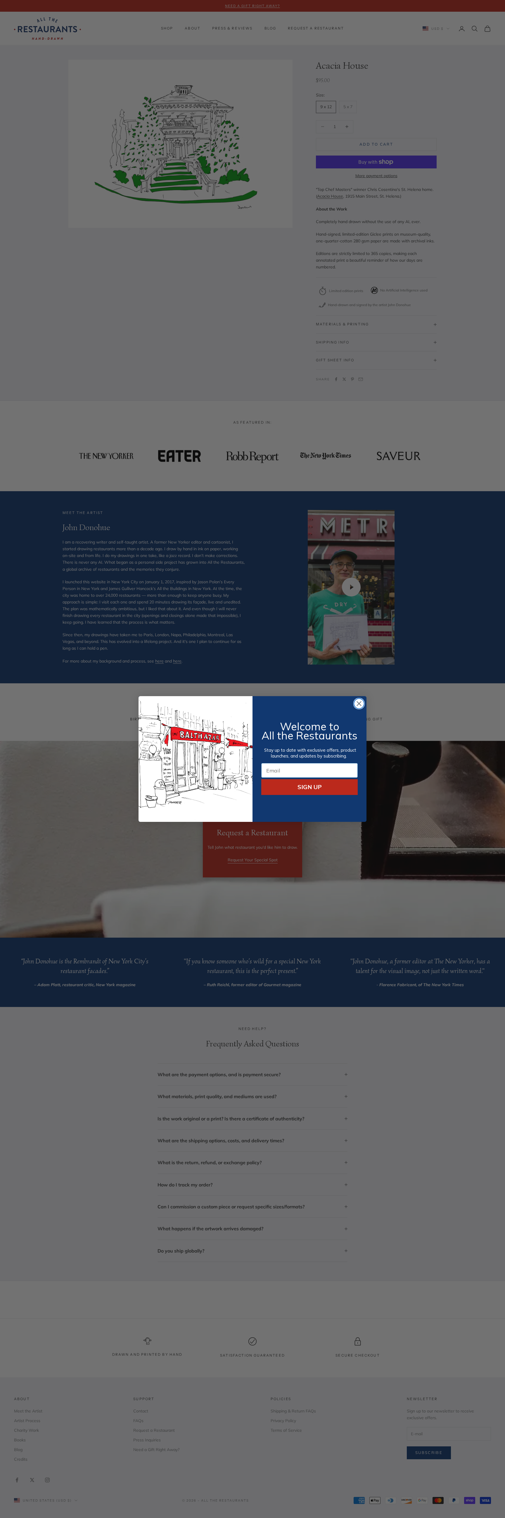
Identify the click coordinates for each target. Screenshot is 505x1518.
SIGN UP (310, 787)
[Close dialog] (359, 703)
